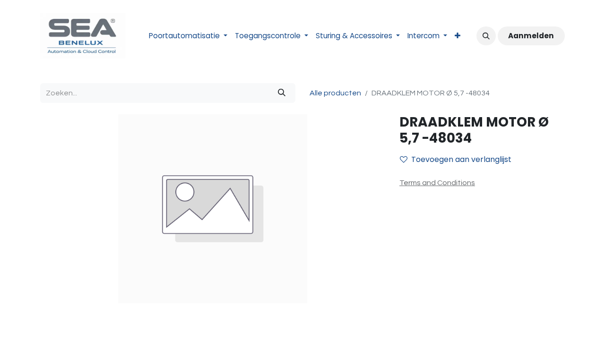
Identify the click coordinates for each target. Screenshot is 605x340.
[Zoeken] (281, 93)
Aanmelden (531, 36)
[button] (485, 35)
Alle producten (335, 93)
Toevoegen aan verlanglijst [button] (461, 159)
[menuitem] (188, 36)
